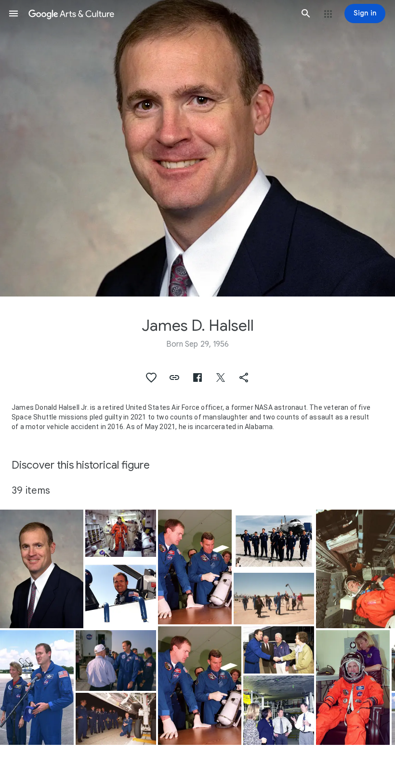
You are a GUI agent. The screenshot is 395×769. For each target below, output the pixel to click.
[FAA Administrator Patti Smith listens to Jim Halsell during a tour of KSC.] (278, 710)
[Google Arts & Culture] (159, 13)
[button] (13, 13)
